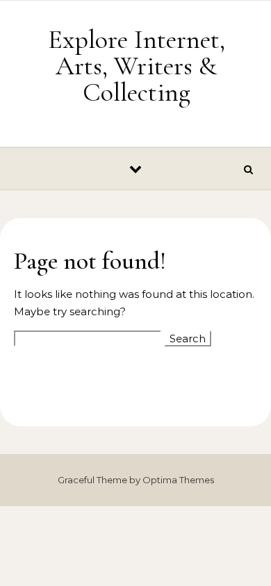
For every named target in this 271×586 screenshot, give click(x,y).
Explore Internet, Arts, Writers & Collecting (136, 66)
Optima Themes (178, 479)
